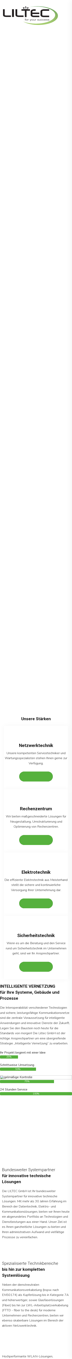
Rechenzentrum (36, 808)
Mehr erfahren (36, 776)
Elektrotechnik (36, 872)
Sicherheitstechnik (36, 935)
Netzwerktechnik (36, 745)
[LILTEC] (31, 15)
